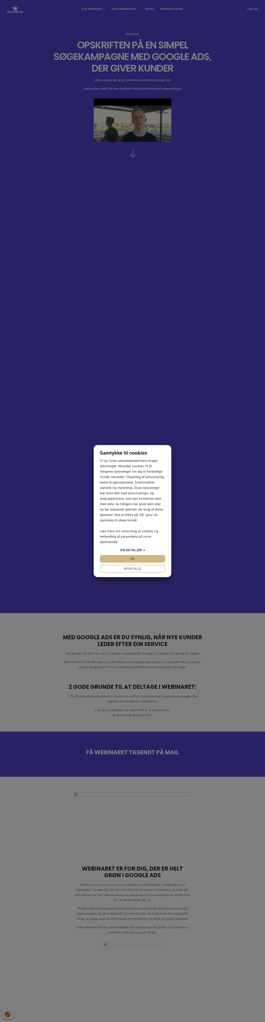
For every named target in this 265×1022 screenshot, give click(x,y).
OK (132, 559)
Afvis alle (132, 569)
